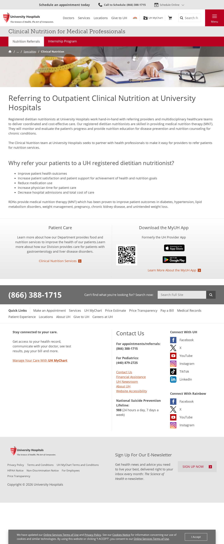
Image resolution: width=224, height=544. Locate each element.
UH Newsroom (127, 381)
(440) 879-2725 (127, 363)
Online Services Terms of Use (61, 534)
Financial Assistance (131, 377)
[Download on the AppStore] (163, 247)
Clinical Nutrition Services (58, 261)
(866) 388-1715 (35, 295)
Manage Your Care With (40, 360)
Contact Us (124, 372)
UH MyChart (156, 17)
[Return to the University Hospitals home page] (28, 18)
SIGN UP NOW (193, 466)
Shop (170, 18)
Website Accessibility (131, 391)
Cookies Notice (121, 534)
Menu (214, 21)
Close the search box (203, 17)
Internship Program (62, 41)
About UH (123, 386)
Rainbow (135, 18)
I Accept (196, 537)
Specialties (30, 51)
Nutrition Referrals (26, 41)
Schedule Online (169, 4)
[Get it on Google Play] (163, 259)
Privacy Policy (93, 534)
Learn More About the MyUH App (172, 270)
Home (10, 52)
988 (118, 410)
